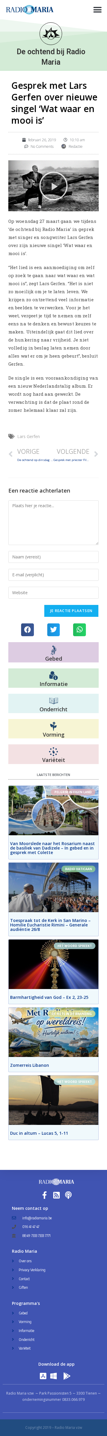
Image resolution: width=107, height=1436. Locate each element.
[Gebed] (54, 650)
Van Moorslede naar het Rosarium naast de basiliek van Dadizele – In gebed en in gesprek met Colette (52, 848)
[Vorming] (53, 726)
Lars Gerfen (28, 436)
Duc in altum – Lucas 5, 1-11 (39, 1133)
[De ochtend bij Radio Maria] (51, 33)
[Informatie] (53, 675)
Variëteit (53, 759)
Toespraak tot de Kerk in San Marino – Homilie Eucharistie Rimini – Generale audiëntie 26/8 (50, 925)
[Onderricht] (53, 701)
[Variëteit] (53, 751)
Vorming (53, 734)
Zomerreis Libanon (29, 1065)
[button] (97, 9)
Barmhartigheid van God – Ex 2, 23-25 (49, 997)
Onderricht (53, 709)
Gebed (53, 658)
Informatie (54, 683)
